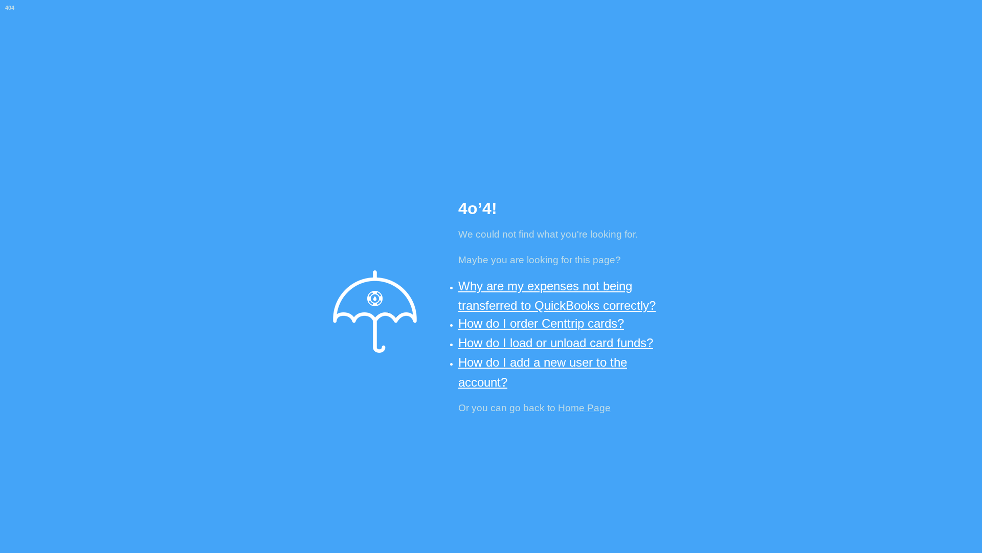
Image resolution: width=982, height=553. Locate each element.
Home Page (584, 407)
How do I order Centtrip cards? (541, 323)
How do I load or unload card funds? (555, 343)
